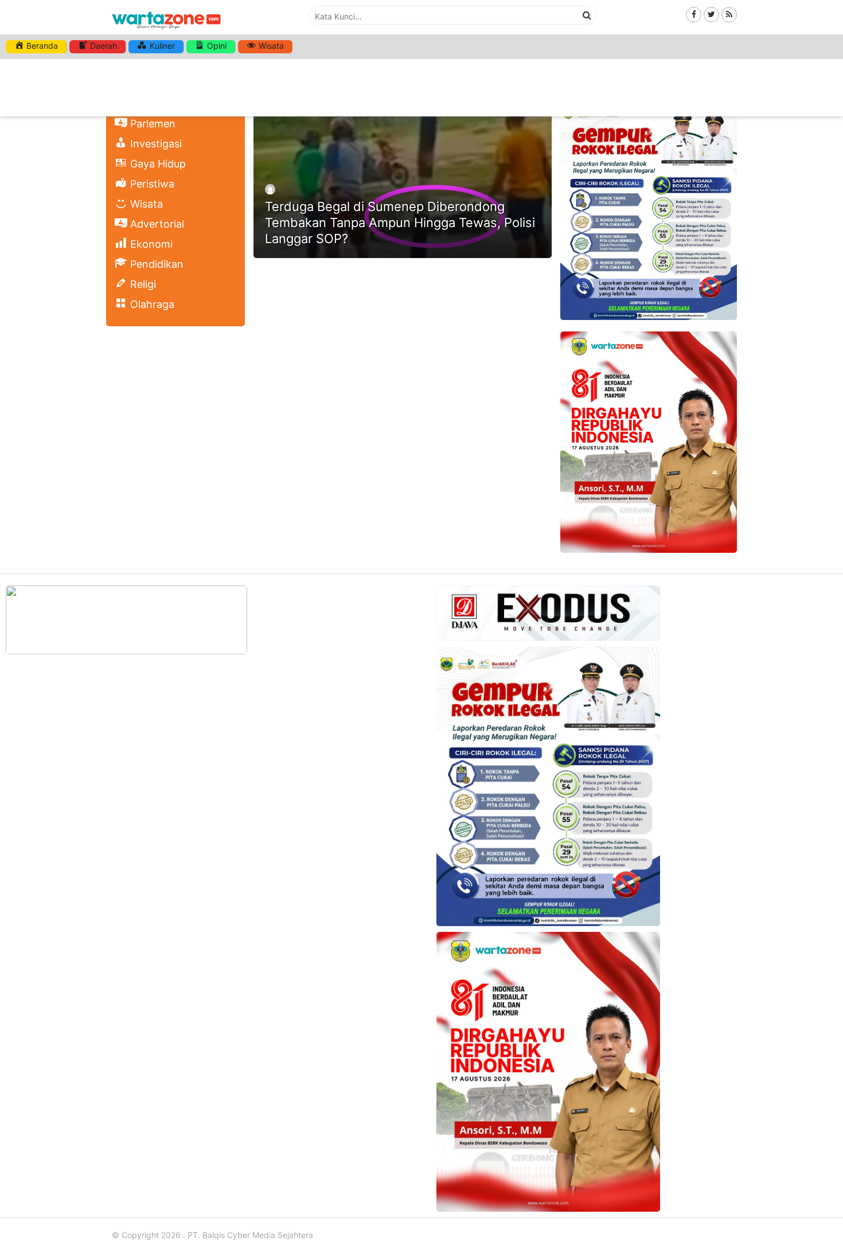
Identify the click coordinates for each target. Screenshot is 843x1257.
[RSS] (729, 14)
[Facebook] (693, 14)
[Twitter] (711, 14)
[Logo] (166, 30)
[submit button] (587, 15)
